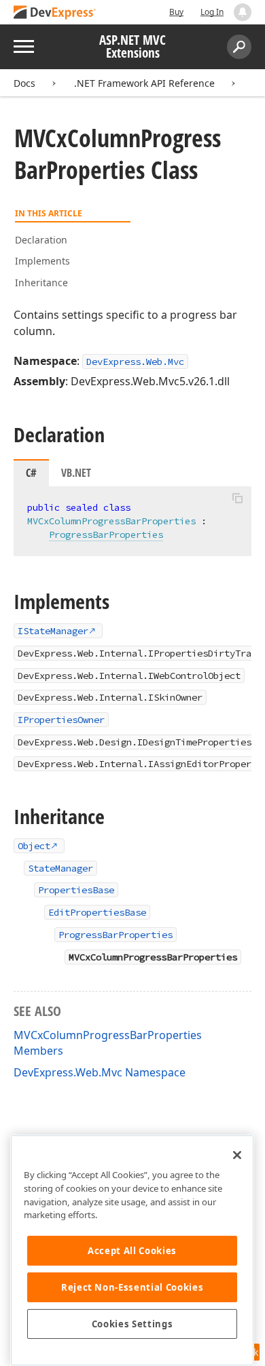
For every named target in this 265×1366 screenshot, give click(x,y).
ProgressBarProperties (106, 534)
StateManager (60, 868)
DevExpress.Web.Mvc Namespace (100, 1072)
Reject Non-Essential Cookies (132, 1287)
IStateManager (53, 631)
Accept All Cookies (132, 1251)
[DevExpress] (55, 13)
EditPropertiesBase (97, 912)
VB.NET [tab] (76, 472)
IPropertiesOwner (61, 720)
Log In (212, 12)
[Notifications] (242, 12)
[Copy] (237, 498)
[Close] (237, 1155)
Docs (24, 83)
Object (34, 846)
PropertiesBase (76, 890)
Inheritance (41, 282)
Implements (42, 260)
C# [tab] (31, 472)
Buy (176, 12)
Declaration (41, 239)
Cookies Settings (132, 1324)
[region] (132, 1250)
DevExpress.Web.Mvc (135, 361)
